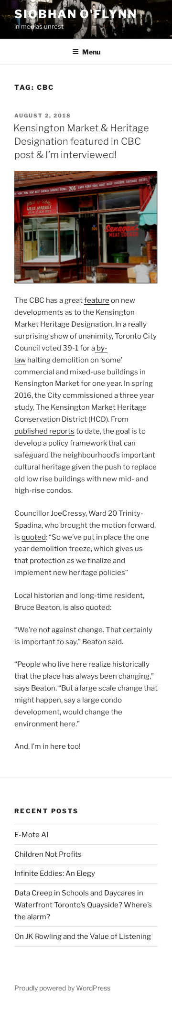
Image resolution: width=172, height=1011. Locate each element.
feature (96, 300)
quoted (34, 537)
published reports (44, 431)
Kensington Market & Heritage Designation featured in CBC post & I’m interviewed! (81, 141)
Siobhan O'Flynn (75, 14)
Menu (91, 52)
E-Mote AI (31, 834)
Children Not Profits (48, 854)
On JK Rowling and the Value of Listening (82, 936)
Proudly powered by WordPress (62, 988)
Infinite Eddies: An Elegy (54, 873)
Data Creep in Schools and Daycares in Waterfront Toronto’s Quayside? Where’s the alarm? (83, 905)
